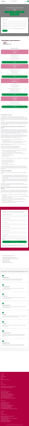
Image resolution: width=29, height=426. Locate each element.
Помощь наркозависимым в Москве (6, 407)
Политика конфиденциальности (5, 379)
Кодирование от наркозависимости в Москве (7, 405)
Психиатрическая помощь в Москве (7, 262)
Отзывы (2, 378)
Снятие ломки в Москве (4, 403)
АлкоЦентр (3, 1)
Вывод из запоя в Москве (4, 392)
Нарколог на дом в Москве (6, 261)
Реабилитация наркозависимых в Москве (7, 387)
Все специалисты (3, 376)
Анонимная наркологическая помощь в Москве (9, 257)
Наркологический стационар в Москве (6, 406)
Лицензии (2, 375)
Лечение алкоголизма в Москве (5, 391)
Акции (1, 377)
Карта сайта (2, 411)
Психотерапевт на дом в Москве (5, 421)
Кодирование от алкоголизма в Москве (6, 393)
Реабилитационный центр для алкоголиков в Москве (8, 386)
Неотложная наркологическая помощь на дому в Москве (10, 258)
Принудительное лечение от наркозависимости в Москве (9, 408)
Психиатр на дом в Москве (4, 419)
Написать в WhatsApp (14, 14)
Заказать (14, 76)
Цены (1, 381)
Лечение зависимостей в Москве (5, 404)
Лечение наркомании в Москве (5, 402)
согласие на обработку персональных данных (19, 28)
